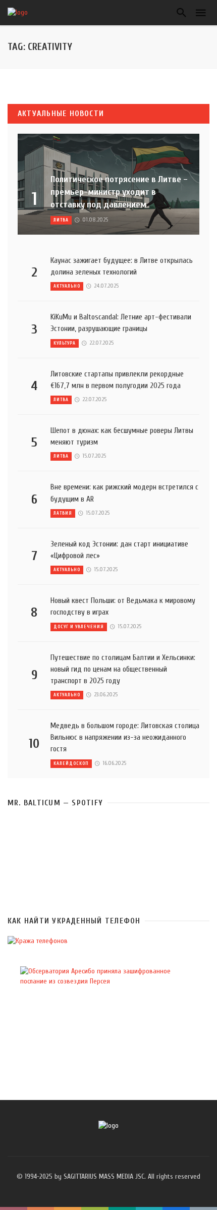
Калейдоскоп (71, 763)
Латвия (62, 513)
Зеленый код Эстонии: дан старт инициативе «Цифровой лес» (119, 549)
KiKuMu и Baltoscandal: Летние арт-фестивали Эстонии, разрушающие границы (120, 322)
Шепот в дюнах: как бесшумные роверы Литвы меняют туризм (121, 436)
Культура (64, 343)
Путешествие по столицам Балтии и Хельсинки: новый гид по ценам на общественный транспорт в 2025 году (122, 669)
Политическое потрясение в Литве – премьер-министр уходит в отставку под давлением (119, 192)
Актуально (66, 286)
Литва (61, 220)
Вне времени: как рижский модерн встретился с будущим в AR (124, 492)
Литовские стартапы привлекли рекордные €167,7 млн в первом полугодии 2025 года (117, 379)
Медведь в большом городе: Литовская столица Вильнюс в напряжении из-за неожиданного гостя (124, 737)
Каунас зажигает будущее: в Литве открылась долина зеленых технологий (121, 266)
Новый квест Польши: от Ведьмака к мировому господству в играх (122, 606)
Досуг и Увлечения (78, 626)
